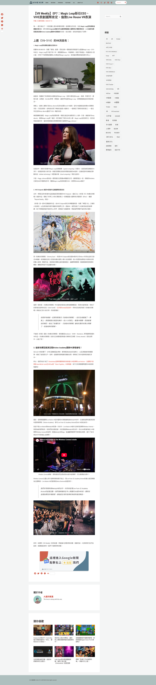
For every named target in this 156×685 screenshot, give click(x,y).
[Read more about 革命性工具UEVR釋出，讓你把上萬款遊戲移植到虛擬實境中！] (64, 630)
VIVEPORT (109, 76)
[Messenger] (2, 25)
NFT (113, 56)
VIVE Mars (108, 68)
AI (107, 39)
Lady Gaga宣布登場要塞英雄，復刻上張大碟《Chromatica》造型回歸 (63, 661)
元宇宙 (108, 116)
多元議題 (109, 125)
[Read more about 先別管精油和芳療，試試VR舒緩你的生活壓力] (43, 651)
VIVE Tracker (109, 84)
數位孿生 (108, 133)
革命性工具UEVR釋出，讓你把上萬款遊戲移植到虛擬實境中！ (64, 640)
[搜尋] (125, 2)
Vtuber (108, 107)
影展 (116, 125)
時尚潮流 (116, 133)
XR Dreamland (115, 111)
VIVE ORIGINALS (110, 72)
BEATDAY (108, 43)
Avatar (118, 39)
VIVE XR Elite (110, 89)
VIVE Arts (108, 60)
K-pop (107, 56)
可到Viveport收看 (65, 299)
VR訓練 (116, 93)
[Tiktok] (104, 2)
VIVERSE (108, 80)
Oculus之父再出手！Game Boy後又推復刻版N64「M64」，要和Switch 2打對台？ (42, 640)
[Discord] (108, 2)
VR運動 (117, 98)
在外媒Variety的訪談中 (64, 308)
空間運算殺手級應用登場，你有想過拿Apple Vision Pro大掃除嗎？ (85, 640)
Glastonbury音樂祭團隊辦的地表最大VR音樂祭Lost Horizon (66, 361)
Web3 (115, 107)
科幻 (118, 137)
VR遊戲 (108, 98)
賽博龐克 (108, 150)
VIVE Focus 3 (109, 64)
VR (118, 89)
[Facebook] (98, 2)
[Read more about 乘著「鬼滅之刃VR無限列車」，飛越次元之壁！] (85, 651)
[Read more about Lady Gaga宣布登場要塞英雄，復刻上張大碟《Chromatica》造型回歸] (64, 651)
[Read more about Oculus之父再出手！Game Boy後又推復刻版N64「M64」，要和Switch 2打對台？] (43, 630)
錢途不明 (117, 150)
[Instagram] (101, 2)
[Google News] (111, 2)
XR (107, 111)
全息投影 (117, 116)
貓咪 (116, 146)
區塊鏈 (114, 120)
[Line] (2, 21)
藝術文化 (109, 142)
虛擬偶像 (108, 146)
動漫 (107, 120)
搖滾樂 (116, 129)
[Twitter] (2, 18)
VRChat (108, 93)
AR (112, 39)
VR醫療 (108, 102)
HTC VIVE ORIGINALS (111, 51)
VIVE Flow (117, 60)
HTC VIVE (109, 47)
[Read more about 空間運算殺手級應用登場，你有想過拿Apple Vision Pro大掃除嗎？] (85, 630)
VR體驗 (116, 102)
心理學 (108, 129)
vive (77, 250)
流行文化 (109, 137)
